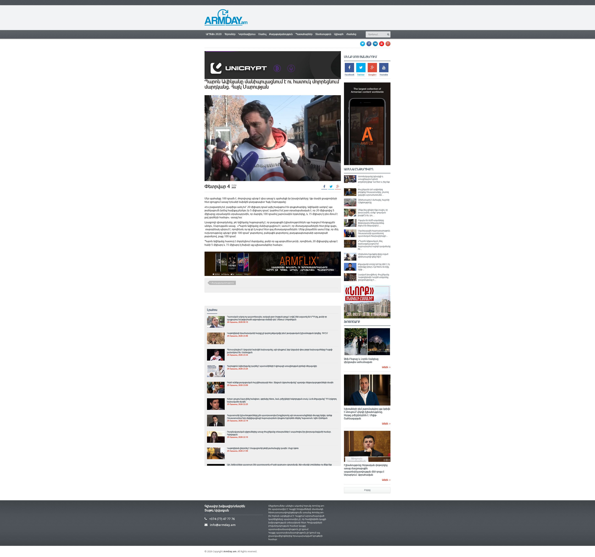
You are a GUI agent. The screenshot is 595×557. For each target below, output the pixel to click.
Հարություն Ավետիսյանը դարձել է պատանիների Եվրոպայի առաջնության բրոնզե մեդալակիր (272, 366)
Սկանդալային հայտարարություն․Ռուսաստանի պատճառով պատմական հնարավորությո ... (374, 233)
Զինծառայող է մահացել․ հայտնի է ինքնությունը (373, 201)
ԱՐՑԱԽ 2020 (214, 34)
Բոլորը (367, 490)
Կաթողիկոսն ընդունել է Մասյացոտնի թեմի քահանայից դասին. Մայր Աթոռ (263, 448)
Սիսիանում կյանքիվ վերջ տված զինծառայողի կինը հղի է (373, 255)
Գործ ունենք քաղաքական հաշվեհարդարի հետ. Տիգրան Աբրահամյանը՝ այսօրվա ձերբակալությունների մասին (280, 382)
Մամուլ (262, 34)
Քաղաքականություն (281, 34)
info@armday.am (223, 525)
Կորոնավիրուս (247, 34)
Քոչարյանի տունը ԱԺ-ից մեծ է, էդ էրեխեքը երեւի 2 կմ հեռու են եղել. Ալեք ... (374, 267)
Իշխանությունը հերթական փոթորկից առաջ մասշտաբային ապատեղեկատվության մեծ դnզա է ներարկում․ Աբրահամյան (366, 470)
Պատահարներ (304, 34)
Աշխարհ (339, 34)
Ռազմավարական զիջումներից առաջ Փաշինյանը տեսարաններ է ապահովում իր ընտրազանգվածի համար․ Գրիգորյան (279, 433)
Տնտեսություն (323, 34)
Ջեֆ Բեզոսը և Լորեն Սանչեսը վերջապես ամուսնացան (361, 360)
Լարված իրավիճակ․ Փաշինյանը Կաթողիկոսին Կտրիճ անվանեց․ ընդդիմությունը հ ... (373, 277)
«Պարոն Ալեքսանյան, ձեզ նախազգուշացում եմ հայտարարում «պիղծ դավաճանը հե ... (374, 245)
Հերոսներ (230, 34)
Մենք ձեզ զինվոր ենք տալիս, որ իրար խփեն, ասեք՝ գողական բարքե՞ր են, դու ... (373, 213)
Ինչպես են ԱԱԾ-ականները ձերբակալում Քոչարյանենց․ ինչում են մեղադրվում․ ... (371, 223)
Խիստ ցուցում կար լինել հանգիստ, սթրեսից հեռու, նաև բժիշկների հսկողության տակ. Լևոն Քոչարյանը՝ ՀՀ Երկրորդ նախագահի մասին (282, 400)
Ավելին (385, 367)
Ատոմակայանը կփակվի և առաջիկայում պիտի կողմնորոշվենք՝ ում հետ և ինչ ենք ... (374, 180)
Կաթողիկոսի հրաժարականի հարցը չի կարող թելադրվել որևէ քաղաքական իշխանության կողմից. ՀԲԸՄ (277, 333)
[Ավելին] (215, 317)
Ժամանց (351, 34)
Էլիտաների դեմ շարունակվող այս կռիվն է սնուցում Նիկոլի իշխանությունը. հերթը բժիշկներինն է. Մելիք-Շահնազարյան (367, 413)
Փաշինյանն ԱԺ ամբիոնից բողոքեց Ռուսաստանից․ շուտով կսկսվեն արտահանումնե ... (373, 192)
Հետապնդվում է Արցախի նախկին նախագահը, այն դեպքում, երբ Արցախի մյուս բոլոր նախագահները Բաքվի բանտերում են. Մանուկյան (279, 351)
